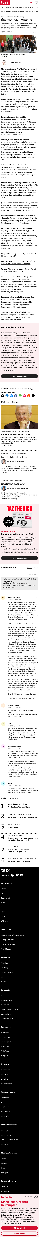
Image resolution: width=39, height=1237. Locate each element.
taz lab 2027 (5, 1116)
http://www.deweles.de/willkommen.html (22, 698)
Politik (3, 889)
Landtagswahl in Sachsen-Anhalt (12, 935)
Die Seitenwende (7, 972)
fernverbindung (6, 1037)
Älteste (36, 568)
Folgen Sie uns (5, 875)
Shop (3, 1168)
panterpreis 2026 (7, 1018)
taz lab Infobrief (6, 1084)
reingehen (4, 1056)
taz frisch (4, 1074)
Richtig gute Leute (7, 940)
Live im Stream (6, 1107)
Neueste (29, 568)
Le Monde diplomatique (9, 1140)
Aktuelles (4, 963)
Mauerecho (5, 1046)
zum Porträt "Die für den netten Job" (16, 264)
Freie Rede (5, 1051)
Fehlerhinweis (24, 388)
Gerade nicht (29, 1197)
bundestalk (5, 1033)
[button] (36, 2)
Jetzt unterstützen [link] (19, 376)
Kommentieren (14, 388)
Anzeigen (4, 1173)
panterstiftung (6, 1014)
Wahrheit (4, 921)
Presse (3, 981)
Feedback (4, 1187)
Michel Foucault (6, 949)
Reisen (3, 1159)
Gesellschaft (5, 898)
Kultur (3, 903)
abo (2, 995)
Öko (2, 893)
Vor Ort (3, 1102)
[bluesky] (17, 876)
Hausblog (4, 968)
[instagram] (21, 876)
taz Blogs (4, 1130)
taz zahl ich (5, 1005)
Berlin (3, 912)
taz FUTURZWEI (6, 1135)
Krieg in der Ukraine (8, 944)
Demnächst (5, 1098)
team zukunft (5, 1070)
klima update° (6, 1042)
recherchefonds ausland (9, 1009)
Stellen (3, 977)
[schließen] (36, 1197)
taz (5, 870)
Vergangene (5, 1111)
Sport (3, 907)
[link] (12, 7)
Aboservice (5, 1191)
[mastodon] (12, 876)
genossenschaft (6, 1000)
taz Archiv (4, 1144)
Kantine (4, 1163)
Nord (3, 916)
